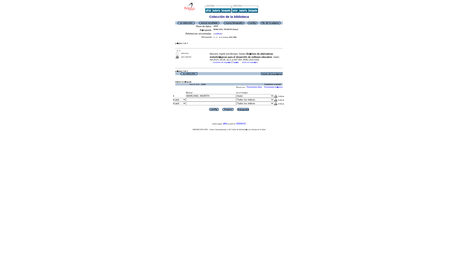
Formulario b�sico (273, 87)
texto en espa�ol (249, 62)
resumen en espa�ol (222, 62)
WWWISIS (241, 123)
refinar (218, 33)
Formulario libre (254, 87)
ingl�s (236, 62)
